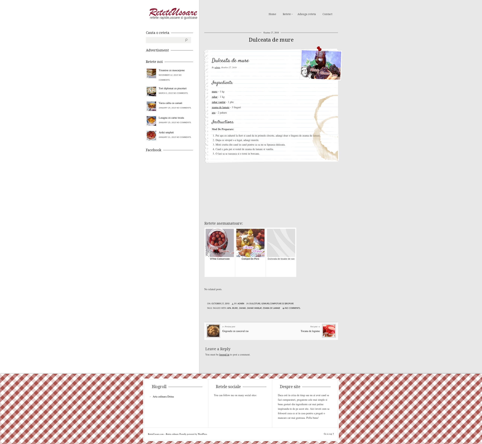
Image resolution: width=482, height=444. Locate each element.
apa (213, 112)
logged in (224, 354)
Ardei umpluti (166, 132)
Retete (287, 14)
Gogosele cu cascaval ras (235, 331)
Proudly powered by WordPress (193, 434)
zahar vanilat (218, 102)
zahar (214, 96)
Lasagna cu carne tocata (171, 117)
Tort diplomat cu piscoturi (173, 88)
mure (214, 91)
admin (217, 67)
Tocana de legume (310, 331)
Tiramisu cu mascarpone (172, 70)
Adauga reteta (306, 14)
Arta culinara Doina (163, 396)
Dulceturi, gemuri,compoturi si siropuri (271, 303)
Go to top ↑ (329, 433)
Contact (327, 14)
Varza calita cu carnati (170, 103)
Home (272, 14)
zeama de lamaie (220, 107)
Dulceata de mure (271, 40)
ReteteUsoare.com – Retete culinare (173, 14)
